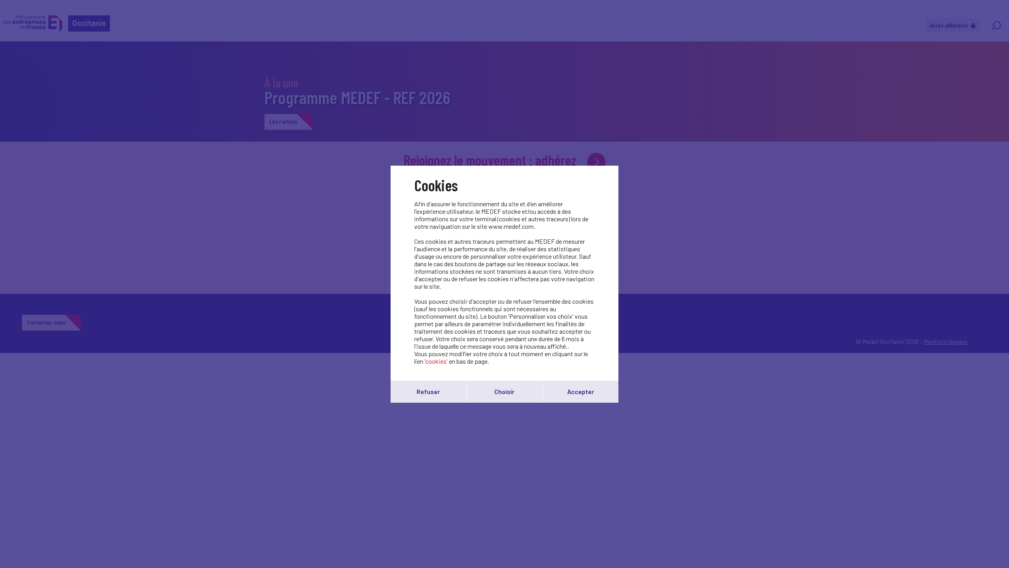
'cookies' (436, 361)
